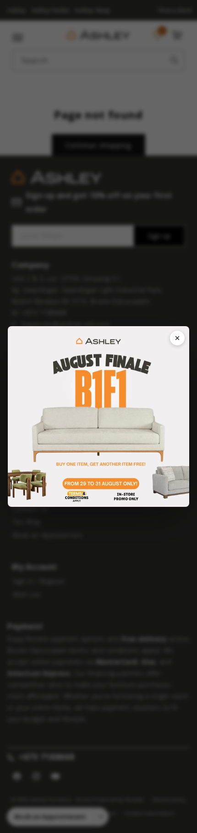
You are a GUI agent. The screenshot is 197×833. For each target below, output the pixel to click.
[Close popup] (177, 338)
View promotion (98, 416)
